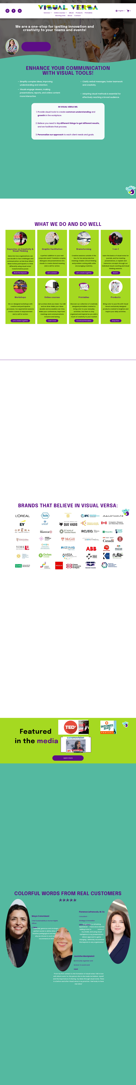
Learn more (52, 321)
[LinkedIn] (20, 11)
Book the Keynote (20, 273)
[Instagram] (7, 11)
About (70, 16)
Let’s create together (20, 321)
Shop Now (115, 321)
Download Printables (83, 321)
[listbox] (120, 10)
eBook (71, 13)
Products (79, 13)
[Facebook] (14, 11)
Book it (115, 273)
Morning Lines (60, 16)
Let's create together (83, 273)
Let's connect (52, 273)
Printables (88, 13)
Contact (77, 16)
